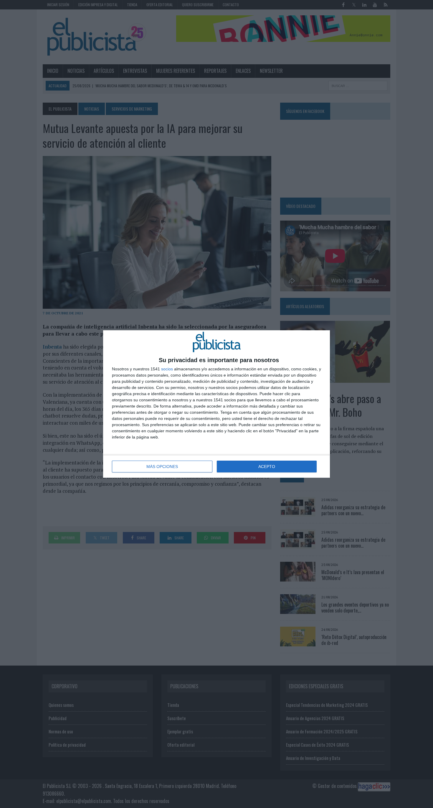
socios (167, 369)
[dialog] (216, 403)
